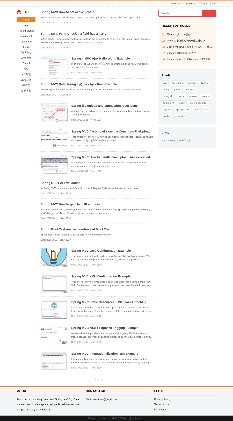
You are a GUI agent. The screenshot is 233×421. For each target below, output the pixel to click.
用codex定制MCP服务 (179, 34)
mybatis (167, 109)
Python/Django (26, 30)
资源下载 (26, 90)
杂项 (26, 68)
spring (166, 89)
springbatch (182, 109)
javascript (179, 116)
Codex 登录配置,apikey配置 (181, 52)
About (213, 3)
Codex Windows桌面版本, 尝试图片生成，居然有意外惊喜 (198, 46)
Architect (26, 57)
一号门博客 (185, 140)
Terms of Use (161, 404)
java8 (177, 89)
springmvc (168, 102)
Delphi (26, 63)
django (204, 83)
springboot (178, 83)
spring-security (198, 102)
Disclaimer (160, 409)
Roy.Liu (105, 418)
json (195, 109)
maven (193, 96)
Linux (26, 47)
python (192, 83)
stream (205, 96)
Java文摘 (26, 79)
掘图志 (26, 85)
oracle (181, 96)
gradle (166, 116)
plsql (205, 109)
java (26, 25)
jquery (182, 102)
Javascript (26, 36)
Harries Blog (168, 140)
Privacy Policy (162, 399)
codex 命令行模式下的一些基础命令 (186, 40)
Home (26, 19)
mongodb (168, 96)
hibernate (190, 89)
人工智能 (26, 74)
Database (26, 41)
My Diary (26, 52)
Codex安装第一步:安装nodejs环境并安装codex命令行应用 (198, 59)
